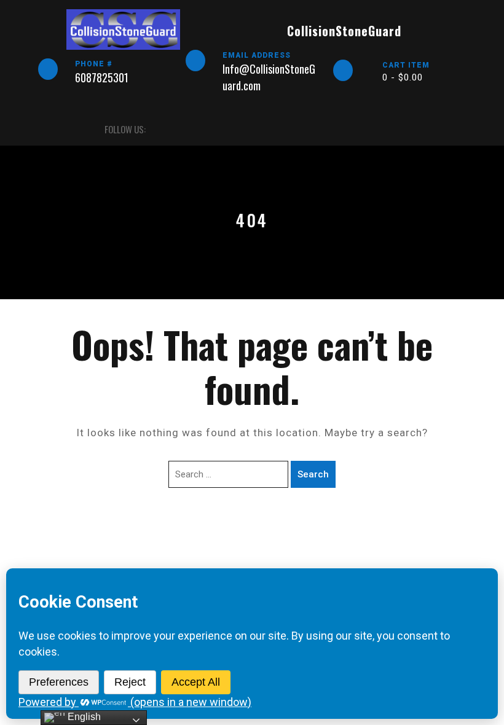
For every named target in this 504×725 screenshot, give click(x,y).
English (83, 716)
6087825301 (101, 77)
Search (313, 474)
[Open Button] (49, 129)
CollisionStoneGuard (344, 31)
